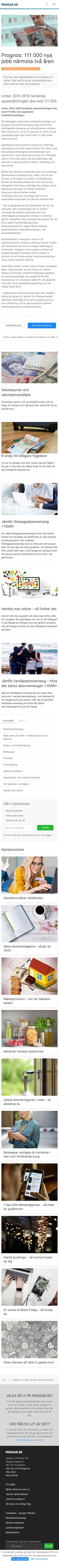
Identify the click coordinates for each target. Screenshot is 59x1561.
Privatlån (8, 758)
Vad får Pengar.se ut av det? (29, 1440)
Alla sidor (11, 1471)
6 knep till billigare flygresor (24, 456)
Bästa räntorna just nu (18, 1489)
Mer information (39, 1558)
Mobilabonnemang (13, 729)
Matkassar (8, 751)
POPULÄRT (8, 720)
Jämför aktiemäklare (17, 1494)
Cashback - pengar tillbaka (20, 1513)
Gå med (45, 827)
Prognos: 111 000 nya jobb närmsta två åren (27, 58)
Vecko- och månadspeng (16, 745)
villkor (48, 835)
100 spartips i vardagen (16, 784)
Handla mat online (13, 790)
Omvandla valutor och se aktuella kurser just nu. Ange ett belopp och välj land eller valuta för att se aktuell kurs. (29, 405)
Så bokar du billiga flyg (18, 1503)
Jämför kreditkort (12, 771)
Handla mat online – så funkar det (29, 609)
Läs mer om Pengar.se (18, 1468)
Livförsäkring (10, 764)
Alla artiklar (12, 1475)
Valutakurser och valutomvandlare (21, 777)
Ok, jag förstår (20, 1558)
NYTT (22, 720)
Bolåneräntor (13, 1532)
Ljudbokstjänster (15, 1527)
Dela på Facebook (42, 325)
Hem (3, 1380)
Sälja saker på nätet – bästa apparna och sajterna (25, 737)
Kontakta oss (13, 325)
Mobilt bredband (15, 1522)
